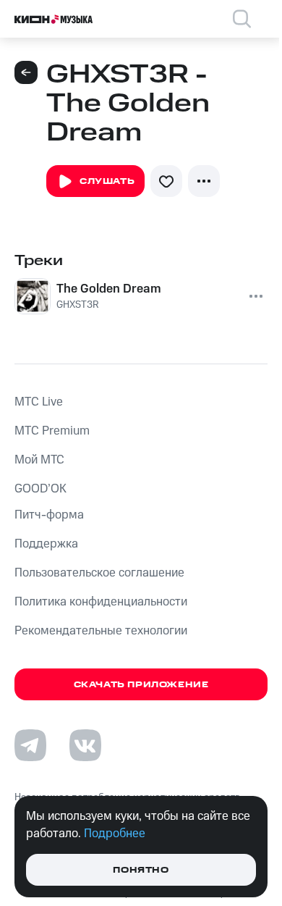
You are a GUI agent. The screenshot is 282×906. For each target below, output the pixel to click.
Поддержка (46, 544)
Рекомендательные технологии (100, 630)
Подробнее (114, 833)
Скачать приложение (141, 685)
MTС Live (38, 402)
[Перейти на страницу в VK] (85, 745)
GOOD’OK (40, 489)
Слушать (107, 181)
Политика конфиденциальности (100, 602)
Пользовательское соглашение (99, 573)
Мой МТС (39, 460)
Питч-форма (49, 515)
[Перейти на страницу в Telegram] (30, 745)
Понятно (140, 870)
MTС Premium (52, 431)
